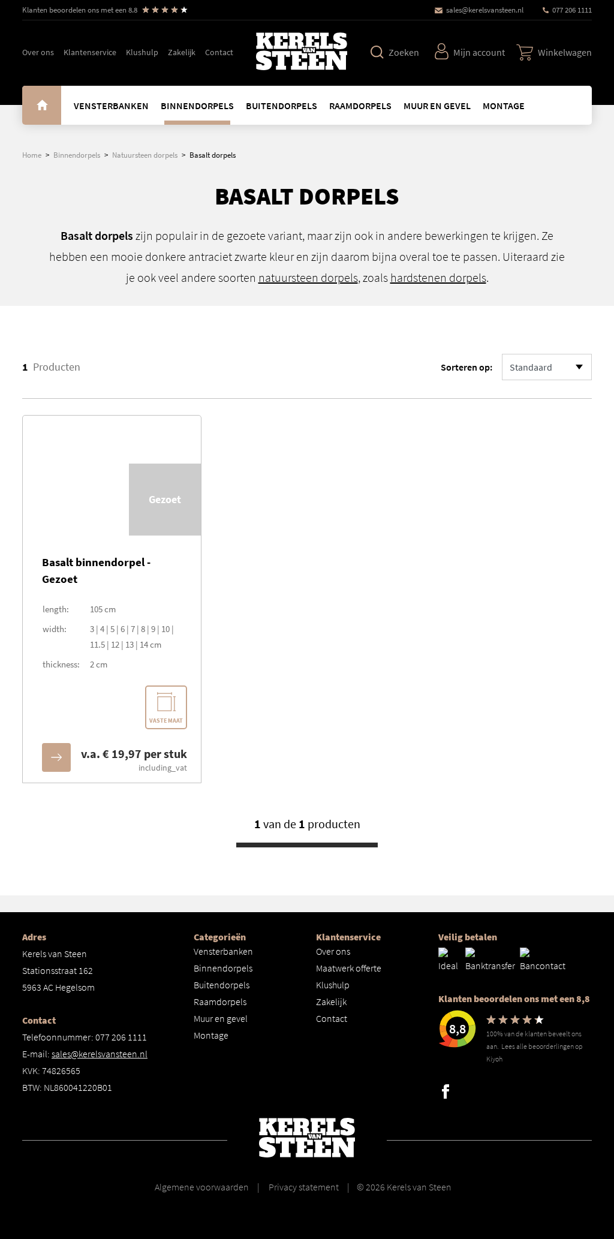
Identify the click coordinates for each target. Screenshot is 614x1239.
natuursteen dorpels (308, 277)
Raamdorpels (360, 106)
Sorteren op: (466, 367)
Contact (219, 52)
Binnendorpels (197, 106)
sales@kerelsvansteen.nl (484, 10)
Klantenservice (90, 52)
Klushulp (142, 52)
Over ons (38, 52)
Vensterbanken (111, 106)
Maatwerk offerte (348, 968)
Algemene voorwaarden (202, 1187)
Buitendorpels (281, 106)
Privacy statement (303, 1187)
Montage (504, 106)
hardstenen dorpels (438, 277)
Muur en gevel (437, 106)
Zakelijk (181, 52)
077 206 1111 (572, 10)
